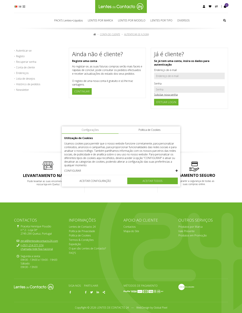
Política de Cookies (80, 235)
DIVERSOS (183, 20)
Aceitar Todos (152, 181)
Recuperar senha (26, 62)
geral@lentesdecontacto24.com (39, 241)
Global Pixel (160, 307)
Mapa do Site (131, 231)
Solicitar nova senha (166, 94)
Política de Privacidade (82, 231)
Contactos (129, 226)
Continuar (82, 91)
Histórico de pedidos (28, 84)
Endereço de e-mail (165, 70)
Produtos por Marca (190, 226)
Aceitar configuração (95, 181)
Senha (157, 83)
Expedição (75, 244)
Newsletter (22, 90)
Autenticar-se (24, 50)
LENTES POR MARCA (100, 20)
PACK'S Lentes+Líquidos (68, 20)
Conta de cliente (110, 34)
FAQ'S (72, 253)
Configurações (90, 130)
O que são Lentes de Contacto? (87, 248)
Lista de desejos (25, 78)
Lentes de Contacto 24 (82, 226)
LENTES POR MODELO (131, 20)
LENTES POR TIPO (161, 20)
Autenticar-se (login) (136, 34)
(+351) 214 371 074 (32, 245)
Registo (20, 56)
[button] (121, 170)
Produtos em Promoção (192, 235)
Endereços (22, 73)
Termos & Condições (81, 240)
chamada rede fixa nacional (37, 249)
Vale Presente (186, 231)
